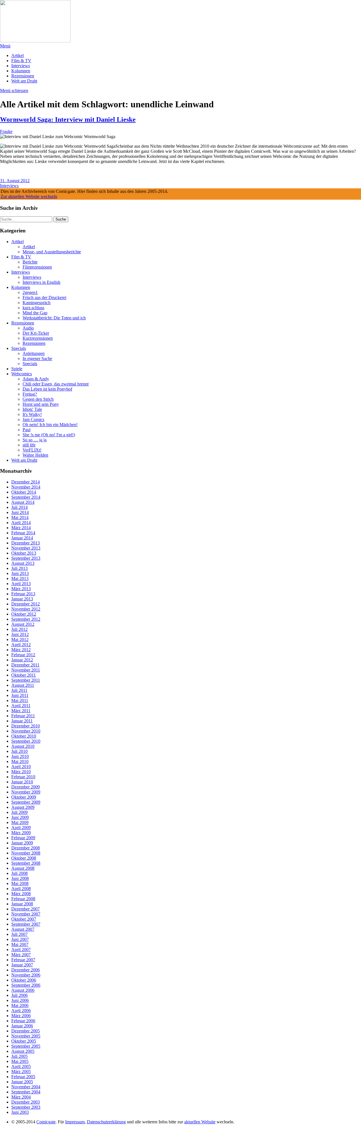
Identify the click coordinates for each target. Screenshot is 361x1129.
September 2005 (25, 1046)
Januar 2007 (22, 964)
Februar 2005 (23, 1076)
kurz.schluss (33, 307)
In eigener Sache (37, 358)
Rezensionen (22, 75)
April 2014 (21, 522)
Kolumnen (20, 70)
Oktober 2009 (23, 797)
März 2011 (20, 710)
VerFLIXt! (32, 450)
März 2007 (21, 954)
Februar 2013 (23, 593)
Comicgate (46, 1121)
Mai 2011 (19, 700)
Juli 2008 (19, 873)
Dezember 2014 (25, 482)
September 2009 (25, 802)
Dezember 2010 (25, 725)
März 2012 (21, 649)
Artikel (17, 55)
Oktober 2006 (23, 980)
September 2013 (25, 558)
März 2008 (21, 893)
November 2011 (25, 670)
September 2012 (25, 619)
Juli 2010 (19, 751)
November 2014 (25, 487)
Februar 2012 (23, 654)
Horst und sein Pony (41, 404)
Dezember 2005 (25, 1030)
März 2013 (21, 588)
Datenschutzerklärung (106, 1121)
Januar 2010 (22, 781)
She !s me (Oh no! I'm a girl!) (49, 434)
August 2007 (22, 929)
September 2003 (25, 1107)
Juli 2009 (19, 812)
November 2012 (25, 609)
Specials (18, 348)
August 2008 (22, 868)
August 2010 (22, 746)
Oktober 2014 (23, 492)
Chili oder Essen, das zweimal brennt (56, 384)
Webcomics (21, 373)
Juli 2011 (19, 690)
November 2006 (25, 975)
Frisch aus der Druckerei (44, 297)
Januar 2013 (22, 598)
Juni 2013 (20, 573)
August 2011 (22, 685)
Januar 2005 (22, 1081)
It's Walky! (32, 414)
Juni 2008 (20, 878)
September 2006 (25, 985)
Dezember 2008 (25, 847)
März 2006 (21, 1015)
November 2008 (25, 853)
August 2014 (22, 502)
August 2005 (22, 1051)
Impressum (75, 1121)
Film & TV (21, 60)
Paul (26, 429)
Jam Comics (33, 419)
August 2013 (22, 563)
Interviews (20, 65)
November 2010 (25, 731)
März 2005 (21, 1071)
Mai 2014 (19, 517)
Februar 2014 (23, 532)
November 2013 (25, 548)
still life (29, 445)
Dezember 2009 (25, 786)
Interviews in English (41, 282)
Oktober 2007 (23, 919)
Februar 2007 (23, 959)
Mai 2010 (19, 761)
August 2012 (22, 624)
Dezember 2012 (25, 603)
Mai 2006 (19, 1005)
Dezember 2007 (25, 908)
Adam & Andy (36, 378)
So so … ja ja (35, 439)
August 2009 (22, 807)
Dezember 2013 (25, 542)
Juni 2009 (20, 817)
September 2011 (25, 680)
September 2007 (25, 924)
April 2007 (21, 949)
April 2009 (21, 827)
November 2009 (25, 792)
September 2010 (25, 741)
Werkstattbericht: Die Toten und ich (54, 317)
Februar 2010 (23, 776)
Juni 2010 (20, 756)
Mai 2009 (19, 822)
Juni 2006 (20, 1000)
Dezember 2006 (25, 969)
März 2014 (21, 527)
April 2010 (21, 766)
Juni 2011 (19, 695)
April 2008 (21, 888)
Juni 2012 (20, 634)
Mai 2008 (19, 883)
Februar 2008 (23, 898)
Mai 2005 (19, 1061)
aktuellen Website (199, 1121)
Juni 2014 (20, 512)
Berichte (30, 262)
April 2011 (20, 705)
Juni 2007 (20, 939)
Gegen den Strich (38, 399)
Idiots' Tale (32, 409)
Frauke (6, 131)
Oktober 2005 (23, 1041)
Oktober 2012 (23, 614)
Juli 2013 (19, 568)
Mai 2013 (19, 578)
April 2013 (21, 583)
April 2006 (21, 1010)
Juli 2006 (19, 995)
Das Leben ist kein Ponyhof (47, 389)
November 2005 (25, 1036)
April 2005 (21, 1066)
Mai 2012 (19, 639)
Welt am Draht (24, 81)
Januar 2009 (22, 842)
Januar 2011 (22, 720)
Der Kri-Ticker (36, 333)
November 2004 (25, 1086)
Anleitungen (34, 353)
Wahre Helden (35, 455)
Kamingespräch (36, 302)
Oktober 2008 (23, 858)
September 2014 (25, 497)
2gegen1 (30, 292)
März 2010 (21, 771)
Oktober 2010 (23, 736)
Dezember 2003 (25, 1102)
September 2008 (25, 863)
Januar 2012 (22, 659)
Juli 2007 (19, 934)
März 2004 (21, 1097)
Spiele (16, 368)
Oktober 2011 (23, 675)
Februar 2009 (23, 837)
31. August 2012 (15, 180)
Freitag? (30, 394)
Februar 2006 (23, 1020)
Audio (28, 328)
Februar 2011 (23, 715)
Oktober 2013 (23, 553)
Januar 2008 (22, 903)
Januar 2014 (22, 537)
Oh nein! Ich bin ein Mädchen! (50, 424)
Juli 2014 (19, 507)
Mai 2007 (19, 944)
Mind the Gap (35, 312)
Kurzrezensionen (38, 338)
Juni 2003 (20, 1112)
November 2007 (25, 914)
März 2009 (21, 832)
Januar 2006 (22, 1025)
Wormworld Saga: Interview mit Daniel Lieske (68, 119)
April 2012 (21, 644)
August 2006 (22, 990)
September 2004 (25, 1091)
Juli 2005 (19, 1056)
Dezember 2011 (25, 664)
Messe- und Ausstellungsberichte (52, 251)
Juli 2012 (19, 629)
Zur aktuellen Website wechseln (29, 196)
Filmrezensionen (37, 267)
